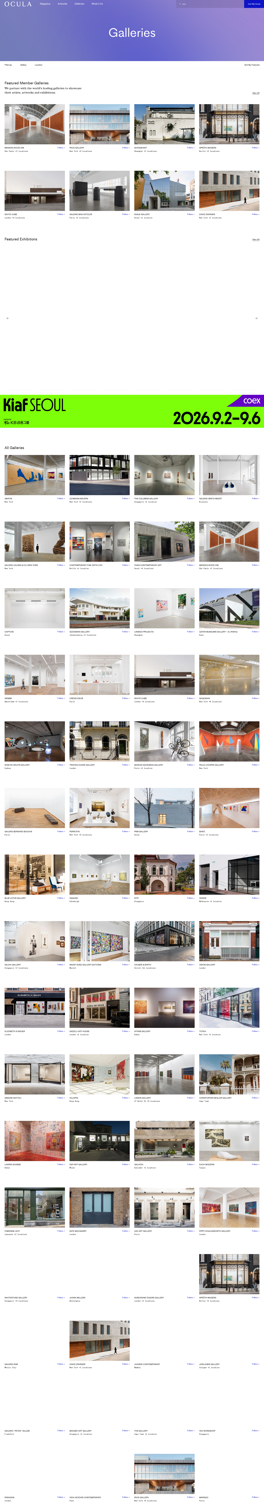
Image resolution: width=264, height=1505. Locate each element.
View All (255, 93)
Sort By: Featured (251, 65)
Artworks (62, 3)
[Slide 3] (83, 390)
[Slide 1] (18, 390)
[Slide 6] (180, 390)
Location (38, 65)
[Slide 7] (213, 390)
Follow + (61, 147)
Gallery (23, 65)
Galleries (79, 3)
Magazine (45, 3)
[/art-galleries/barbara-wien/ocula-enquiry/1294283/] (17, 4)
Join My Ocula (254, 4)
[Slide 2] (51, 390)
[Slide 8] (245, 390)
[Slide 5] (148, 390)
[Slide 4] (116, 390)
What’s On (97, 3)
